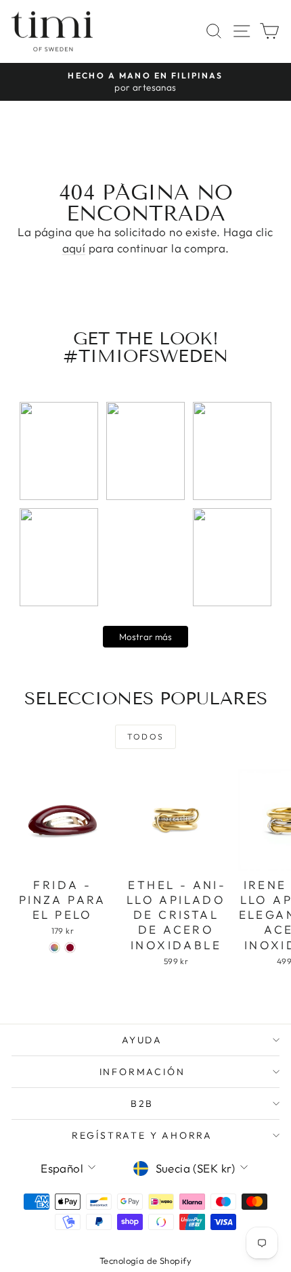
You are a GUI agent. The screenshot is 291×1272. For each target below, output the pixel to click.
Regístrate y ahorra (142, 1135)
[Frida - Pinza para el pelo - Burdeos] (70, 947)
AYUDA (142, 1040)
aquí (74, 248)
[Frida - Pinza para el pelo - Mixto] (54, 947)
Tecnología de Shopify (145, 1260)
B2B (142, 1103)
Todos (145, 736)
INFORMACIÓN (142, 1072)
